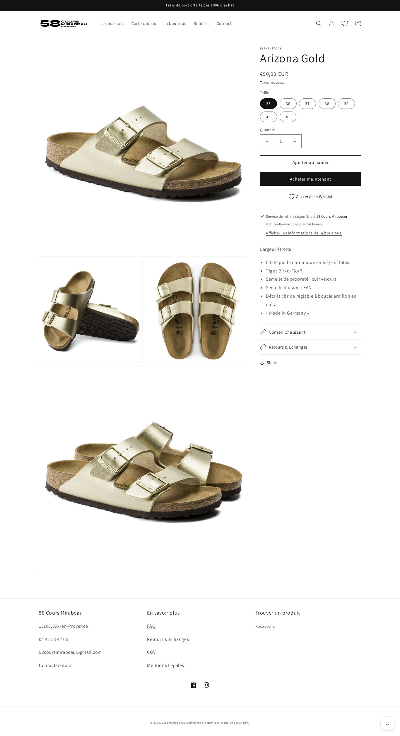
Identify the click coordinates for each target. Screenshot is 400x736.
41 (288, 116)
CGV (151, 652)
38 (327, 103)
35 (268, 103)
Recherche (265, 626)
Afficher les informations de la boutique (304, 233)
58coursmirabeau (174, 723)
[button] (318, 23)
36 (288, 103)
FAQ (151, 626)
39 (346, 103)
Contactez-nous (55, 665)
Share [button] (272, 362)
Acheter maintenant (310, 179)
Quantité (267, 129)
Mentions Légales (165, 665)
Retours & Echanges (168, 639)
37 (307, 103)
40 (268, 116)
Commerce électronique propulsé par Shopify (217, 723)
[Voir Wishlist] (344, 23)
